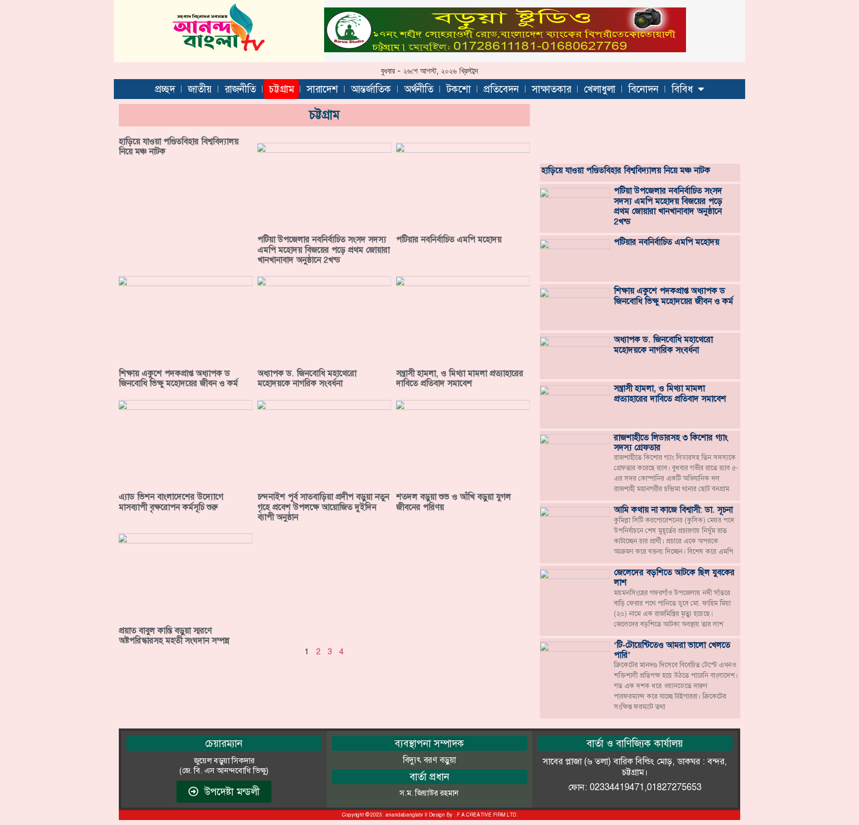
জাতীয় (200, 89)
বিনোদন (643, 89)
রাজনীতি (240, 89)
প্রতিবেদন (501, 89)
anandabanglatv (404, 815)
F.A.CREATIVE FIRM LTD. (487, 815)
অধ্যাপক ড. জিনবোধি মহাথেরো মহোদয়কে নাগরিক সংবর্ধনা (307, 378)
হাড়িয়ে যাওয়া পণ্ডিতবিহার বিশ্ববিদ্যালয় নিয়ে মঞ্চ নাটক (179, 146)
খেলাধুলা (599, 89)
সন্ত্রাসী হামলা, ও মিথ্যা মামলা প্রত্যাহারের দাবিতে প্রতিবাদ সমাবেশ (459, 378)
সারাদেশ (322, 89)
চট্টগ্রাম (281, 89)
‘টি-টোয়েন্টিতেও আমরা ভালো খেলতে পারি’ (672, 649)
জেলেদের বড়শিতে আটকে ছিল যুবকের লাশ (674, 577)
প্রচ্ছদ (165, 89)
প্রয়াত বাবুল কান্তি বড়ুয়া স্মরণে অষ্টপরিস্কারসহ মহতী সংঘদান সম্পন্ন (174, 635)
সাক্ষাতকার (551, 89)
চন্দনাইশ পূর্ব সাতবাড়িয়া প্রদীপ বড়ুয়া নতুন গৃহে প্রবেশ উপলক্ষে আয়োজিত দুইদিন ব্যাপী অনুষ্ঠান (323, 506)
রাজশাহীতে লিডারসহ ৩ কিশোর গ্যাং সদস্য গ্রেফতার (671, 442)
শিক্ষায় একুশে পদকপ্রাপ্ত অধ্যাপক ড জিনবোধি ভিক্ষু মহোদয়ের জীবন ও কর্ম (178, 378)
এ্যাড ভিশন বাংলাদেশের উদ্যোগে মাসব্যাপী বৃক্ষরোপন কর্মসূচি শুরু (171, 501)
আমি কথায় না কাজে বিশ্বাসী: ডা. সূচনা (673, 509)
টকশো (458, 89)
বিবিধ (682, 89)
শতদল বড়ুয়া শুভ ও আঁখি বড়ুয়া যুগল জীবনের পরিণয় (453, 501)
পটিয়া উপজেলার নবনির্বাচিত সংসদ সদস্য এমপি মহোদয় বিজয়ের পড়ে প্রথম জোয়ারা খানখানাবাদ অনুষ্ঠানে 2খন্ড (324, 249)
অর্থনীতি (418, 89)
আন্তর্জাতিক (371, 89)
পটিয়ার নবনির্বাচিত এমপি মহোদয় (449, 239)
